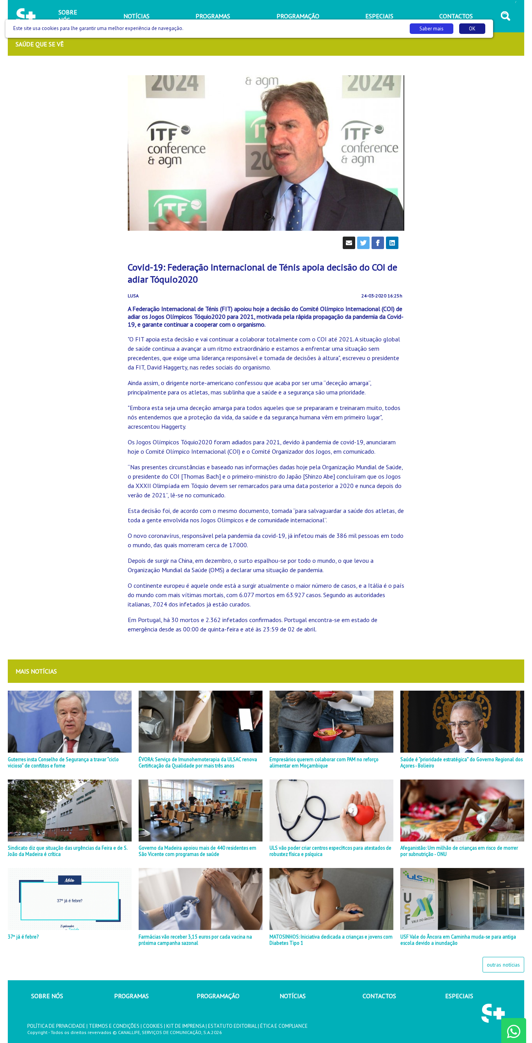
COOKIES (153, 1026)
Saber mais (431, 28)
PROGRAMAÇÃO (218, 996)
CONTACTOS (379, 996)
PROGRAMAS (131, 996)
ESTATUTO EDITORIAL (232, 1026)
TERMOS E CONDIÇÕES (114, 1026)
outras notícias (503, 964)
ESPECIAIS (459, 996)
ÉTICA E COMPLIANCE (284, 1026)
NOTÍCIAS (293, 996)
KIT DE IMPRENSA (185, 1026)
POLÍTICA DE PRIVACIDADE (56, 1026)
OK (472, 28)
